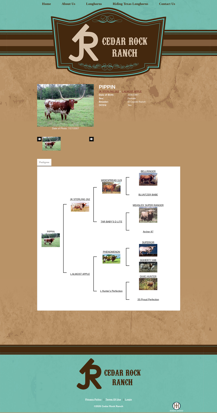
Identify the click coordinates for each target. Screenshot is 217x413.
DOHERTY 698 (148, 260)
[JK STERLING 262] (80, 206)
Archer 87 (148, 231)
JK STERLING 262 (109, 91)
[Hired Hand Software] (176, 407)
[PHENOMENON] (111, 258)
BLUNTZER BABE (148, 194)
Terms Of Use (113, 399)
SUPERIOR (148, 242)
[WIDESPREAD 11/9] (111, 187)
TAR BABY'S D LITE (111, 221)
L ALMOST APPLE (132, 91)
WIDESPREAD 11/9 (111, 180)
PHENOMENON (111, 251)
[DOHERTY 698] (148, 267)
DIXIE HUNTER (148, 276)
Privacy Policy (93, 399)
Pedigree (44, 162)
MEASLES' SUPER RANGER (148, 205)
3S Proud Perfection (148, 299)
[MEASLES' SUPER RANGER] (148, 214)
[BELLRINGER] (148, 179)
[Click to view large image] (65, 105)
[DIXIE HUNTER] (148, 283)
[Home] (108, 41)
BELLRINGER (148, 171)
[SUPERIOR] (148, 250)
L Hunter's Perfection (111, 291)
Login (128, 399)
